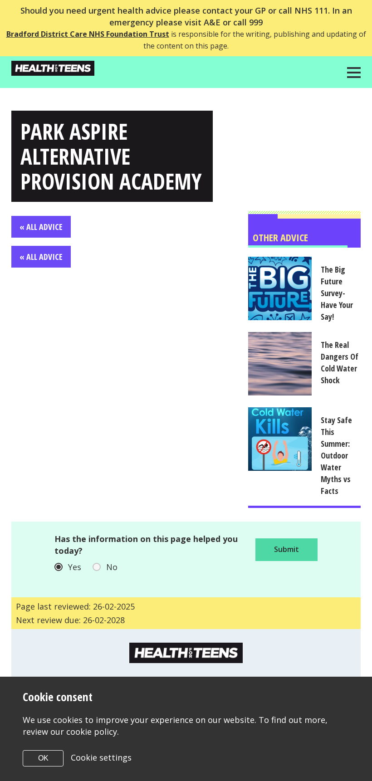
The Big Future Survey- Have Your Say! (337, 293)
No (111, 566)
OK (43, 758)
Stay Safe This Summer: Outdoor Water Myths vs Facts (336, 455)
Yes (74, 566)
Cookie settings (101, 757)
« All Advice (41, 226)
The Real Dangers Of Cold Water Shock (339, 362)
